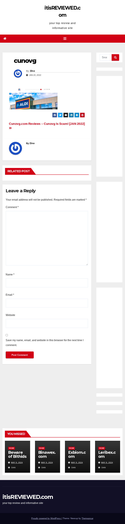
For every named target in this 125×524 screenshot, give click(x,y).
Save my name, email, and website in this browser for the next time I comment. (44, 342)
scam (11, 448)
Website (10, 315)
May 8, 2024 (107, 462)
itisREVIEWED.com (27, 496)
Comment (12, 207)
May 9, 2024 (17, 462)
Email (10, 294)
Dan (13, 468)
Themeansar (87, 518)
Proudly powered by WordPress (46, 518)
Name (10, 274)
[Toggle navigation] (65, 38)
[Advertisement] (109, 126)
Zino (32, 70)
